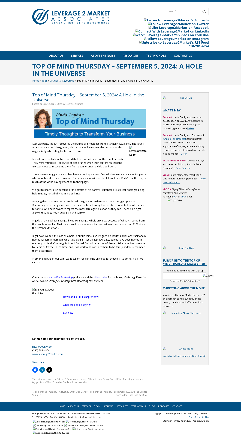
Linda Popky (103, 379)
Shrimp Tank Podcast (174, 138)
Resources (130, 56)
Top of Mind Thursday (51, 382)
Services (77, 56)
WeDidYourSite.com (201, 421)
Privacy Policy (194, 417)
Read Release (183, 168)
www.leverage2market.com (48, 354)
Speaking (108, 406)
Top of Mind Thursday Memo (124, 379)
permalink (83, 382)
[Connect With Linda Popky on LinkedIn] (172, 31)
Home (35, 80)
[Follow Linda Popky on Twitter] (178, 24)
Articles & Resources (62, 80)
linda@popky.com (42, 346)
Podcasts (163, 406)
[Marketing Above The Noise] (185, 350)
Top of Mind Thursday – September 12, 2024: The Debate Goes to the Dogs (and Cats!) (118, 393)
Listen (190, 128)
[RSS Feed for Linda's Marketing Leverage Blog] (174, 42)
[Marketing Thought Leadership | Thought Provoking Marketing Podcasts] (176, 20)
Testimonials (156, 56)
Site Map (205, 417)
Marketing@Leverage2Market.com (88, 417)
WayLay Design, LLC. (182, 421)
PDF (175, 196)
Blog (44, 80)
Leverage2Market (74, 103)
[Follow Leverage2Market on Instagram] (176, 39)
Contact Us (183, 56)
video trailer (100, 277)
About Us (56, 56)
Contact (177, 406)
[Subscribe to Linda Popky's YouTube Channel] (170, 35)
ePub (183, 196)
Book (97, 406)
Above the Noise (103, 56)
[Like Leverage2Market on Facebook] (178, 27)
